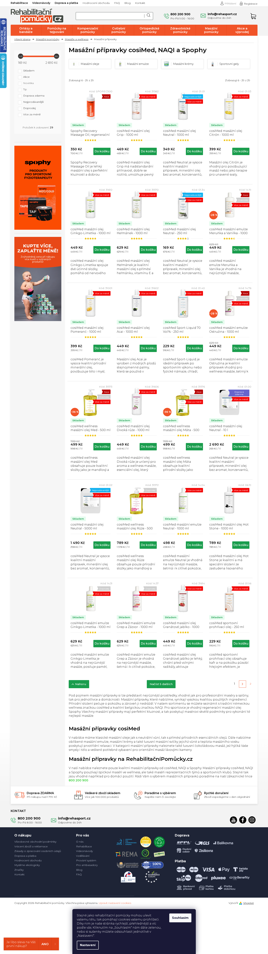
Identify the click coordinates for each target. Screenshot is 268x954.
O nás (79, 841)
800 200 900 (29, 818)
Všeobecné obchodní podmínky (35, 841)
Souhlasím (180, 918)
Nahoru (80, 684)
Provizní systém (86, 860)
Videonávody (41, 3)
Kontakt (140, 3)
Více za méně (32, 114)
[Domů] (23, 39)
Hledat (148, 16)
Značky (19, 869)
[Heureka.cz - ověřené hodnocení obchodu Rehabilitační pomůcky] (145, 841)
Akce (26, 77)
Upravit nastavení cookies (115, 903)
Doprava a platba (66, 3)
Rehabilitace (19, 3)
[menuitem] (26, 30)
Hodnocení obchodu (96, 3)
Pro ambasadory (87, 865)
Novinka (28, 83)
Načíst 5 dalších (161, 684)
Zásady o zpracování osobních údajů (37, 851)
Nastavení (88, 945)
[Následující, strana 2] (242, 684)
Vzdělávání (82, 855)
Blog (127, 3)
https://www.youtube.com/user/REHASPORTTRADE (233, 820)
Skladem (28, 70)
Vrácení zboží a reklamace (31, 846)
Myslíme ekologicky (27, 865)
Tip (25, 89)
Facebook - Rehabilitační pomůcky (242, 820)
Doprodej (29, 108)
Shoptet (248, 903)
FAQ (117, 3)
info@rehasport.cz (74, 818)
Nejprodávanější (33, 102)
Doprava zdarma (33, 95)
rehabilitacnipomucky (252, 820)
